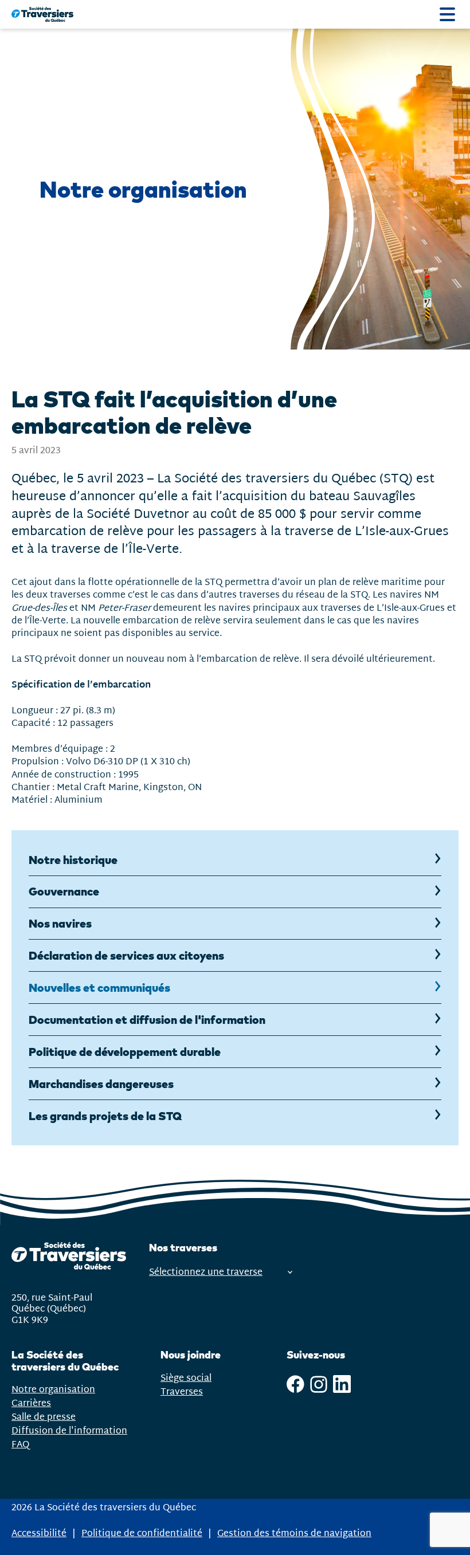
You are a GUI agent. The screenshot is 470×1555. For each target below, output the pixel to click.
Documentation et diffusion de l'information (147, 1019)
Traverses (181, 1392)
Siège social (185, 1378)
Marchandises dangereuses (101, 1084)
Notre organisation (53, 1390)
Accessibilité (38, 1533)
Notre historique (73, 860)
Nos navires (60, 923)
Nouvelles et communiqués (99, 987)
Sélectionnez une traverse (206, 1272)
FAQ (20, 1445)
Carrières (31, 1403)
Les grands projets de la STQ (105, 1116)
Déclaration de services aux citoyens (126, 955)
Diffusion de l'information (69, 1431)
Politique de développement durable (125, 1051)
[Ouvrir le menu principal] (447, 14)
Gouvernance (64, 891)
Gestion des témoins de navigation (294, 1533)
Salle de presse (43, 1417)
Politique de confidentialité (141, 1533)
